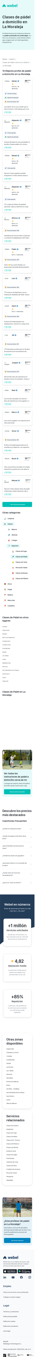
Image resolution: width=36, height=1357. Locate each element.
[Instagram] (29, 1277)
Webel (4, 59)
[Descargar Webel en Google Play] (24, 1271)
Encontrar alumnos (17, 1240)
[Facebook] (21, 1277)
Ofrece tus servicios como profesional (15, 1292)
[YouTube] (13, 1277)
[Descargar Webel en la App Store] (10, 1271)
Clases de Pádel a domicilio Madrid (15, 62)
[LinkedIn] (4, 1277)
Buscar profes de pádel (17, 792)
